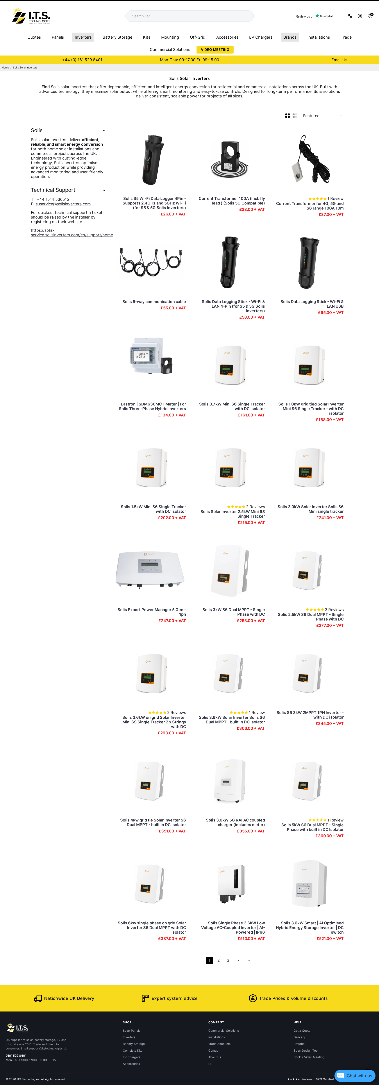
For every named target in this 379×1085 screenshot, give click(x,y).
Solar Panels (131, 1030)
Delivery (299, 1037)
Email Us (339, 59)
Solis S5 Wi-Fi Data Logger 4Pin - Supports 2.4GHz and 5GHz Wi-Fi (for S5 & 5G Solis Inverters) (154, 203)
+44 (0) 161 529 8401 (82, 59)
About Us (214, 1057)
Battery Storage (117, 37)
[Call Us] (350, 16)
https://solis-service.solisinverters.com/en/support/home (72, 232)
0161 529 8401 (16, 1055)
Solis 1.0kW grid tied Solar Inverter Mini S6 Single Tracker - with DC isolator (311, 409)
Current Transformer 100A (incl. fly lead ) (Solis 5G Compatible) (232, 200)
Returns (299, 1044)
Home (5, 67)
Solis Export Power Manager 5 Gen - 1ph (152, 612)
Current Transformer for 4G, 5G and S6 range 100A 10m (310, 205)
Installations (318, 37)
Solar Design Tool (306, 1050)
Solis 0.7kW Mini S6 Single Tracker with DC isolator (232, 406)
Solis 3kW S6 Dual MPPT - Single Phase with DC (233, 612)
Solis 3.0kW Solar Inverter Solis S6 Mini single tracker (311, 509)
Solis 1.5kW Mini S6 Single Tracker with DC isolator (153, 509)
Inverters (83, 37)
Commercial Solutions (170, 49)
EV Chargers (260, 37)
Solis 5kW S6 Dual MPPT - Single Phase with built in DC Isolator (312, 827)
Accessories (227, 37)
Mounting (170, 37)
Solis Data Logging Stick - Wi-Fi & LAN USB (312, 303)
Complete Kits (132, 1050)
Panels (58, 37)
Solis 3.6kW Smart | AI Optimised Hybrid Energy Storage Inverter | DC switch (310, 927)
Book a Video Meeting (309, 1057)
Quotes (34, 37)
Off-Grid (197, 37)
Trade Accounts (219, 1044)
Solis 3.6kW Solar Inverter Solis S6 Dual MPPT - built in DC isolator (232, 719)
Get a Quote (302, 1030)
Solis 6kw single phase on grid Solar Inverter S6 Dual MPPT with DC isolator (152, 927)
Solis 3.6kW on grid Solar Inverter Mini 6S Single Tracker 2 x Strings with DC (154, 722)
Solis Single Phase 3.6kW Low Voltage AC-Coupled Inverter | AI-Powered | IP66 (233, 927)
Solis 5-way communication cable (154, 301)
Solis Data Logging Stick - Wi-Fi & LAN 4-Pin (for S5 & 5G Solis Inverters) (233, 306)
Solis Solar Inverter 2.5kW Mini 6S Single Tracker (232, 513)
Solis (37, 130)
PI (209, 1063)
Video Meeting (215, 49)
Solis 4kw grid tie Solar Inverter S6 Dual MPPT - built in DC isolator (153, 822)
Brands (290, 37)
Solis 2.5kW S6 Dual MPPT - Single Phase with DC (311, 616)
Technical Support (53, 190)
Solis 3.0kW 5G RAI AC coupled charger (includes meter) (235, 822)
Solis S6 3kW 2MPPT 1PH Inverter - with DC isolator (310, 714)
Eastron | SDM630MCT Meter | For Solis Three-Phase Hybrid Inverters (152, 406)
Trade (346, 37)
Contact (213, 1050)
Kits (146, 37)
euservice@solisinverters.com (63, 204)
